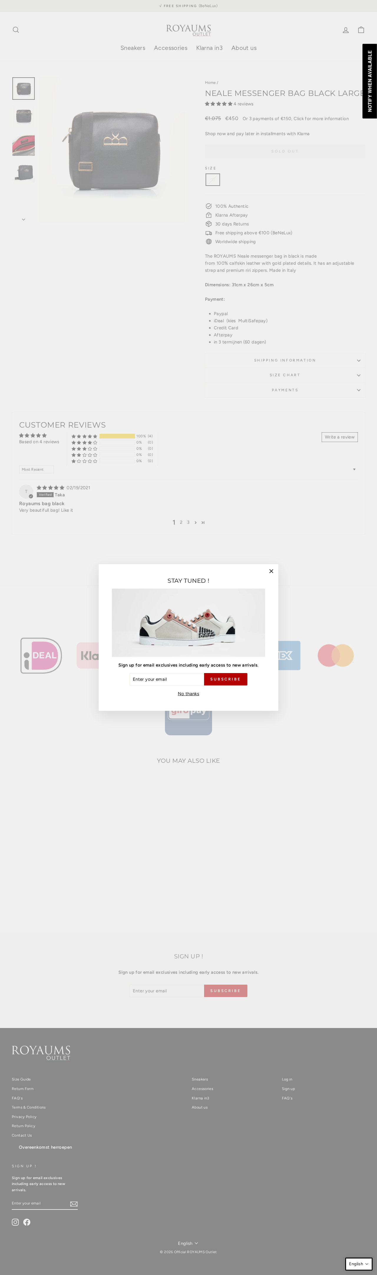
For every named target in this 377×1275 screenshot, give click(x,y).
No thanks (188, 693)
